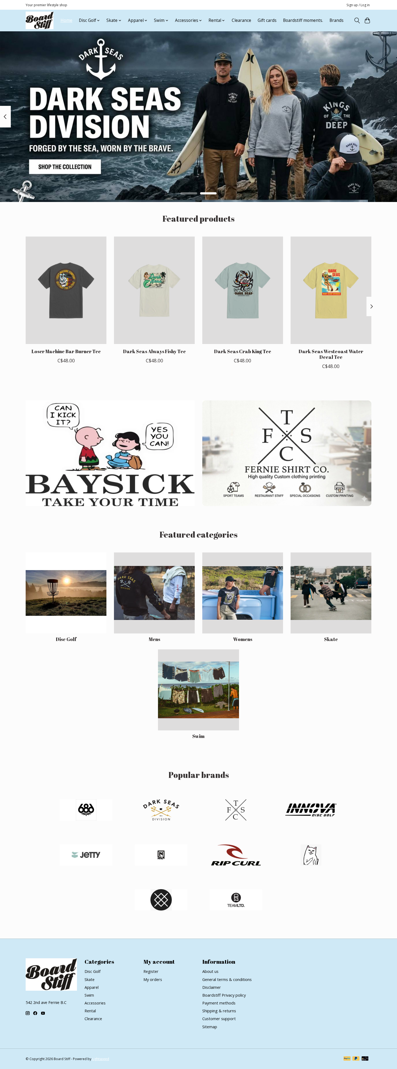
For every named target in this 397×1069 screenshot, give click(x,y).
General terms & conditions (227, 979)
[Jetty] (86, 855)
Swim (198, 736)
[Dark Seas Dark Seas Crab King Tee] (242, 290)
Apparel (92, 987)
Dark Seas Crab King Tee (242, 351)
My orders (152, 979)
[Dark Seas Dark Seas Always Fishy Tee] (154, 290)
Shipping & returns (219, 1010)
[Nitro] (161, 855)
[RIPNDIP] (311, 855)
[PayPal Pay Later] (355, 1059)
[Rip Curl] (236, 855)
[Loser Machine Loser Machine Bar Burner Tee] (66, 290)
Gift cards (267, 20)
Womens (242, 639)
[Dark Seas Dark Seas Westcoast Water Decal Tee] (331, 290)
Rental (90, 1010)
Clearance (241, 20)
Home (66, 20)
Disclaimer (211, 987)
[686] (86, 810)
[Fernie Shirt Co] (236, 810)
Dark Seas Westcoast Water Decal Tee (330, 354)
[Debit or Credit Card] (365, 1059)
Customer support (219, 1018)
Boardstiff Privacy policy (224, 995)
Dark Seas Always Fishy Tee (154, 351)
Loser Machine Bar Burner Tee (66, 351)
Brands (336, 20)
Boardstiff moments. (303, 20)
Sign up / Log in (358, 5)
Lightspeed (100, 1059)
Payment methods (218, 1003)
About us (210, 971)
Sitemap (209, 1026)
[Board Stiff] (39, 20)
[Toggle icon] (357, 20)
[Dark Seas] (161, 810)
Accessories (95, 1003)
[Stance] (161, 900)
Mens (154, 639)
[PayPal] (347, 1059)
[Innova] (311, 810)
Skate (331, 639)
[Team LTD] (236, 900)
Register (151, 971)
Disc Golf (66, 639)
